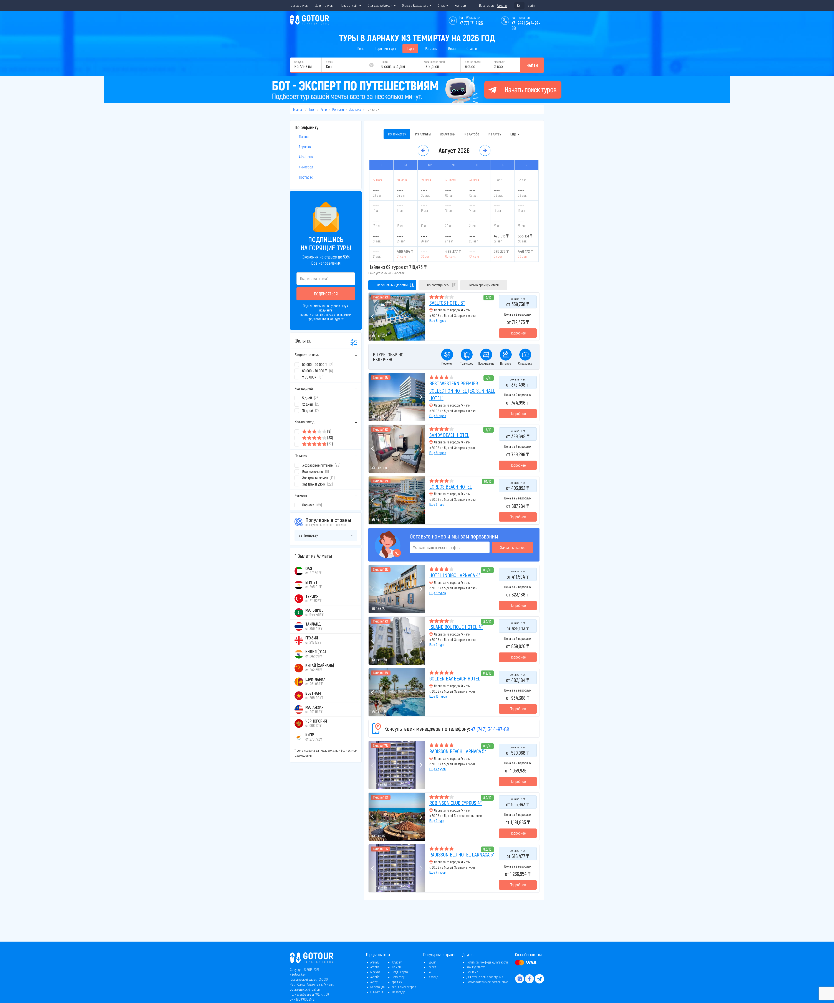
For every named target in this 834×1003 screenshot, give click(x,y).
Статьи (472, 48)
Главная (298, 109)
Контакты (461, 5)
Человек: (499, 62)
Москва (375, 972)
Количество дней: (434, 62)
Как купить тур (476, 967)
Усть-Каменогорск (404, 987)
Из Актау (494, 134)
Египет (431, 967)
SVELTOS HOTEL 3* (447, 303)
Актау (373, 982)
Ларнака (355, 109)
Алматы (375, 962)
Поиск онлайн (349, 5)
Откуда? (299, 62)
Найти (532, 65)
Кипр (360, 48)
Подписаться (326, 293)
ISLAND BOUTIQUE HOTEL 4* (456, 627)
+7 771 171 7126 (471, 23)
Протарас (306, 177)
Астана (374, 967)
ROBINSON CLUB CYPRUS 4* (455, 803)
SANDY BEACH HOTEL (449, 435)
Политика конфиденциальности (487, 962)
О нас (442, 5)
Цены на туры (324, 5)
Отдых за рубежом (380, 5)
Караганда (377, 987)
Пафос (304, 136)
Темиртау (398, 977)
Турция (431, 962)
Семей (396, 967)
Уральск (397, 982)
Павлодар (398, 992)
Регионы (431, 48)
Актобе (375, 977)
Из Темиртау (397, 134)
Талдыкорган (400, 972)
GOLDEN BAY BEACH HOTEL (454, 678)
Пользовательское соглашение (487, 982)
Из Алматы (423, 134)
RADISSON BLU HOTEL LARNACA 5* (462, 854)
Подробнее (518, 333)
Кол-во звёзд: (473, 62)
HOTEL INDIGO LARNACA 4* (454, 575)
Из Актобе (471, 134)
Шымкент (376, 992)
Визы (452, 48)
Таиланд (432, 977)
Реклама (472, 972)
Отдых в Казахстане (415, 5)
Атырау (397, 962)
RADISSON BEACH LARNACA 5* (457, 751)
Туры (410, 48)
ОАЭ (429, 972)
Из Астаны (447, 134)
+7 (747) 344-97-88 (490, 729)
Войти (531, 5)
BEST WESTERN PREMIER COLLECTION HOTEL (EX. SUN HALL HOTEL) (462, 390)
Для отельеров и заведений (485, 977)
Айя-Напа (306, 156)
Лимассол (306, 167)
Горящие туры (299, 5)
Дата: (384, 62)
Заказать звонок (512, 547)
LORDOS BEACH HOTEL (450, 486)
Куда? (329, 62)
